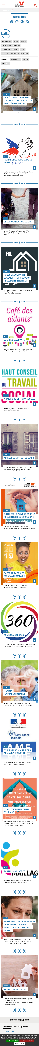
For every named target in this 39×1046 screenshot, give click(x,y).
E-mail (12, 22)
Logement (14, 59)
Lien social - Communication (10, 53)
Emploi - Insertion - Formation (11, 46)
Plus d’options (19, 1043)
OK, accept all (13, 1041)
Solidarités (24, 53)
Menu (3, 4)
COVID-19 (23, 42)
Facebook (17, 22)
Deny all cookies (27, 1041)
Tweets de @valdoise (8, 1031)
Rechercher (35, 4)
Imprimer (27, 22)
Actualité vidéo (6, 42)
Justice (23, 49)
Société (4, 63)
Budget (16, 42)
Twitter (22, 22)
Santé (24, 59)
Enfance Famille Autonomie (10, 49)
